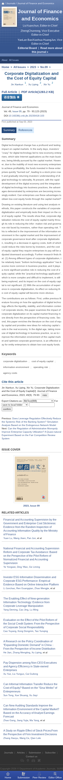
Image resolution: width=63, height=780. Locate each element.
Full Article (9, 92)
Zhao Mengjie (41, 588)
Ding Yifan (22, 567)
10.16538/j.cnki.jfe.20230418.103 (26, 115)
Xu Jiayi (33, 695)
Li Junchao (9, 588)
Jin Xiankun (17, 84)
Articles (21, 752)
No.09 (44, 67)
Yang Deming (10, 609)
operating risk (40, 367)
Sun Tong (8, 695)
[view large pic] (31, 479)
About (4, 60)
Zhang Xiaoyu (10, 738)
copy (45, 395)
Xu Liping (33, 84)
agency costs (10, 373)
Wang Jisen (19, 538)
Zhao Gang (9, 720)
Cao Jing (23, 609)
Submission (35, 752)
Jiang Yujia (22, 720)
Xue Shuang (21, 695)
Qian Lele (36, 738)
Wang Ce (24, 738)
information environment (16, 367)
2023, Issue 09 (31, 505)
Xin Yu (47, 84)
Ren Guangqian (24, 588)
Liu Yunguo (18, 674)
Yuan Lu (7, 538)
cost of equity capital (42, 361)
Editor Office (55, 777)
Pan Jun (31, 538)
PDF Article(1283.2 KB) (37, 92)
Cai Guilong (32, 674)
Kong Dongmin (25, 631)
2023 (33, 67)
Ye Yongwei (9, 567)
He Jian (7, 652)
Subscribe (50, 752)
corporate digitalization (15, 361)
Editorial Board (27, 48)
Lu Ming (34, 609)
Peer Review (39, 777)
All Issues (14, 60)
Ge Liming (34, 567)
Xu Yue (7, 674)
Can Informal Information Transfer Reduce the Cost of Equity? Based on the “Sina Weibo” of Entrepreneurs (30, 688)
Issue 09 (17, 111)
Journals (10, 3)
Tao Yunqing (41, 631)
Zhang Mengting (21, 652)
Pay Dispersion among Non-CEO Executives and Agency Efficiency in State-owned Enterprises (30, 666)
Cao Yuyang (9, 631)
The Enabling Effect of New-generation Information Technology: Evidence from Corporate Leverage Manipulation (26, 602)
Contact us (31, 756)
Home (5, 67)
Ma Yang (34, 720)
